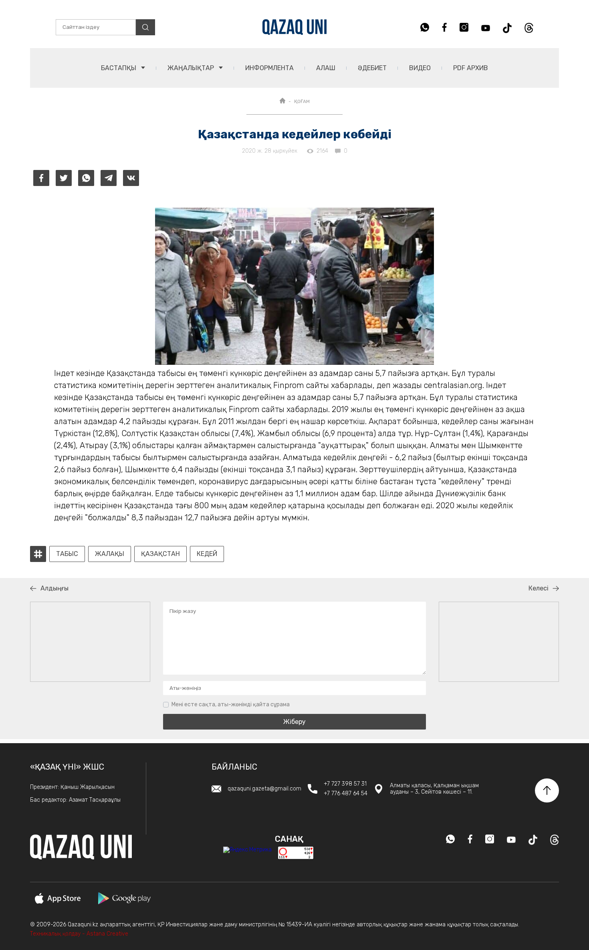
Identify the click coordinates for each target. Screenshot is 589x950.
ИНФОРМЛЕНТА (269, 68)
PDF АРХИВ (470, 68)
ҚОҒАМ (302, 101)
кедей (207, 554)
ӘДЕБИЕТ (372, 68)
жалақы (109, 554)
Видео (420, 68)
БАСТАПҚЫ (119, 68)
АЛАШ (325, 68)
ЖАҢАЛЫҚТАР (191, 68)
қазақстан (160, 554)
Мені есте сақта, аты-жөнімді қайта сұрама (230, 704)
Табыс (67, 554)
